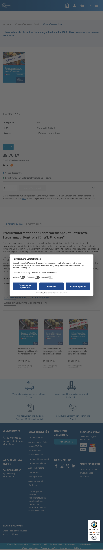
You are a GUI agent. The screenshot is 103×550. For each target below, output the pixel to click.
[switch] (94, 538)
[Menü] (98, 521)
